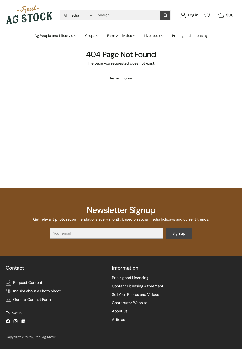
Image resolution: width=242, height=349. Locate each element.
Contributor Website (129, 303)
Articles (118, 319)
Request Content (27, 282)
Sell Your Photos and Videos (135, 294)
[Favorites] (206, 15)
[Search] (165, 15)
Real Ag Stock (45, 337)
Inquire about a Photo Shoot (37, 291)
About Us (120, 311)
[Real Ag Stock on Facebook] (8, 322)
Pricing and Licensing (130, 277)
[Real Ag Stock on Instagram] (15, 322)
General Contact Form (32, 299)
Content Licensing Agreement (137, 286)
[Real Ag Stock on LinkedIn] (23, 322)
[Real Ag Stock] (29, 15)
